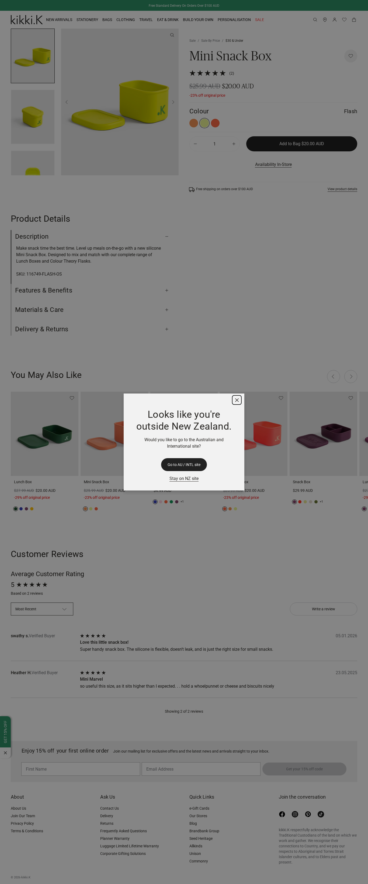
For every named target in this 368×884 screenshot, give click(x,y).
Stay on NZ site (184, 478)
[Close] (236, 400)
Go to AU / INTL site (184, 464)
